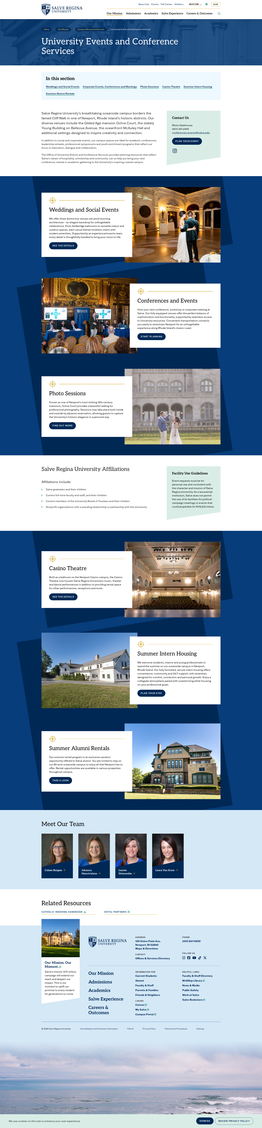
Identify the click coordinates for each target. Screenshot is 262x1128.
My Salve (140, 1009)
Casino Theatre (171, 86)
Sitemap (200, 1029)
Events (155, 4)
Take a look (60, 780)
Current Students (146, 975)
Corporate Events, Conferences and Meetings (110, 86)
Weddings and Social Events (62, 86)
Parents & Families (146, 990)
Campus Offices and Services (91, 29)
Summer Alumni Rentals (60, 93)
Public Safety (190, 990)
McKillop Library (192, 980)
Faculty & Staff (144, 985)
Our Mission (115, 13)
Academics (151, 13)
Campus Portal (144, 1014)
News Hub (144, 4)
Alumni (139, 980)
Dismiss (205, 1121)
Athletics (179, 4)
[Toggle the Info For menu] (199, 4)
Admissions (133, 13)
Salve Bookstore (192, 999)
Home (46, 29)
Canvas (139, 1004)
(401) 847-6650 (191, 941)
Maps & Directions (146, 948)
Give (215, 4)
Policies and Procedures (176, 1029)
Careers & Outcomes (199, 13)
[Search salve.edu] (219, 13)
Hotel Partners (115, 912)
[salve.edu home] (61, 9)
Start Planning (151, 336)
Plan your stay (151, 693)
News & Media (191, 985)
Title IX (130, 1029)
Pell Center (166, 4)
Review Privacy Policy (234, 1121)
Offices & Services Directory (152, 958)
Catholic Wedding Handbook (62, 912)
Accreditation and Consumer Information (99, 1029)
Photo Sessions (149, 86)
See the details (63, 245)
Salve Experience (172, 13)
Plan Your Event (187, 141)
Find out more (62, 425)
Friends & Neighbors (147, 995)
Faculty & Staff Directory (197, 975)
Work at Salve (190, 995)
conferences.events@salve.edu (191, 132)
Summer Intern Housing (198, 86)
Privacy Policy (149, 1029)
